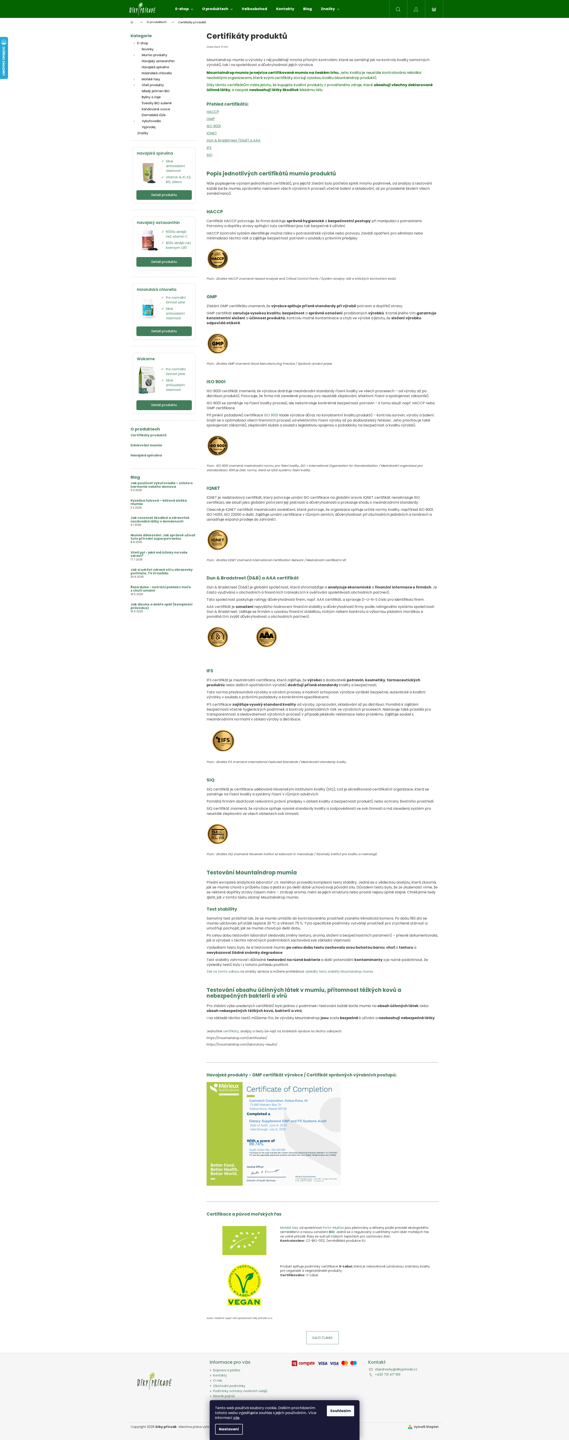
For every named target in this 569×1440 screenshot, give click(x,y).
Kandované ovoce (156, 109)
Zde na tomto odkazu (223, 971)
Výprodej (148, 127)
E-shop (142, 43)
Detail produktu (164, 195)
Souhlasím (340, 1410)
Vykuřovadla (151, 121)
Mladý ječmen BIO (156, 91)
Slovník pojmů (224, 1396)
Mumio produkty (154, 55)
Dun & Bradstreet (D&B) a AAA (233, 140)
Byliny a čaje (151, 97)
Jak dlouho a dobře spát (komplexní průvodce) (161, 606)
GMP (211, 118)
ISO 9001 (214, 126)
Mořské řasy (151, 79)
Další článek (322, 1338)
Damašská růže (154, 115)
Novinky (148, 49)
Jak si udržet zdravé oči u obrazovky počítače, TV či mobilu (162, 571)
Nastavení (229, 1429)
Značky (142, 133)
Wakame (146, 358)
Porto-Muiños (333, 1227)
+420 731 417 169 (387, 1374)
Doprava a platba (226, 1370)
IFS (209, 147)
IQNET (212, 133)
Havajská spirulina (155, 67)
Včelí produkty (153, 85)
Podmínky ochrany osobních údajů (240, 1391)
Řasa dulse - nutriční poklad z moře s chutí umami (161, 589)
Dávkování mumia (146, 445)
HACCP (213, 111)
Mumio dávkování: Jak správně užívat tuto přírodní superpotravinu (163, 537)
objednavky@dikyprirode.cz (396, 1369)
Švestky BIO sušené (157, 103)
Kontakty (220, 1375)
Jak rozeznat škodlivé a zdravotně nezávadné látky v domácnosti (160, 519)
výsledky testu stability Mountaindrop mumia (339, 971)
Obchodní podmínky (229, 1386)
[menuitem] (184, 9)
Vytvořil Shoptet (426, 1427)
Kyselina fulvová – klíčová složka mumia (159, 502)
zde (236, 1417)
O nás (217, 1380)
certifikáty (231, 1031)
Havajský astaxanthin (158, 61)
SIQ (209, 155)
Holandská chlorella (157, 73)
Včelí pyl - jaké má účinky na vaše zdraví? (159, 554)
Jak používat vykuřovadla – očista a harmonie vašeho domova (161, 484)
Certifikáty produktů (149, 435)
